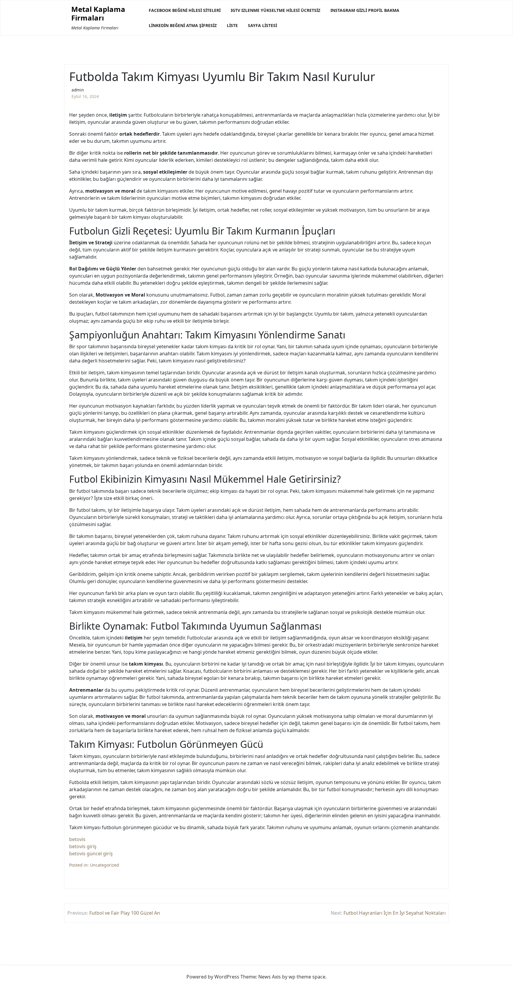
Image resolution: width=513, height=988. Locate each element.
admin (78, 90)
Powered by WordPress (212, 976)
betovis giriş (82, 846)
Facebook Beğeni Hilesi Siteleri (185, 10)
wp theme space (307, 976)
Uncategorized (104, 865)
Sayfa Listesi (262, 25)
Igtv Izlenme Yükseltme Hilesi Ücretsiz (275, 10)
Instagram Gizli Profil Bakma (364, 10)
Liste (232, 25)
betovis (77, 839)
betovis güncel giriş (91, 853)
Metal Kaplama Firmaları (98, 13)
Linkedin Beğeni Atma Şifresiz (183, 25)
